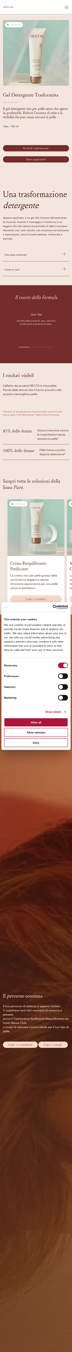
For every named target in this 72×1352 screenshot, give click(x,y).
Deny (36, 742)
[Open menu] (67, 7)
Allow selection (36, 732)
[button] (24, 81)
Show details (53, 711)
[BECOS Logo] (8, 7)
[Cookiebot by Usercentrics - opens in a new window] (52, 607)
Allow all (36, 722)
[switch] (63, 676)
